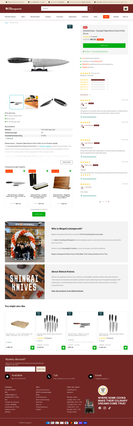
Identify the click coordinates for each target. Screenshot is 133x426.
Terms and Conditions (42, 390)
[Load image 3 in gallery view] (46, 102)
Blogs (37, 395)
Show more (67, 162)
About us (38, 404)
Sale (106, 17)
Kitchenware (35, 17)
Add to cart (38, 214)
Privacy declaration (42, 407)
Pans (23, 17)
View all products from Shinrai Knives (67, 291)
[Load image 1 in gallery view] (16, 102)
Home (6, 22)
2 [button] (103, 201)
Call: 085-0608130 (10, 390)
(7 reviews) (94, 37)
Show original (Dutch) (89, 117)
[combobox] (66, 8)
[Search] (90, 8)
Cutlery (48, 17)
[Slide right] (70, 102)
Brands (116, 17)
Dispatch (38, 409)
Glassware (73, 17)
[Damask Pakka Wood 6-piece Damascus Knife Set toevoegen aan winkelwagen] (63, 348)
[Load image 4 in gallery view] (61, 102)
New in (125, 17)
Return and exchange (42, 399)
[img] (85, 100)
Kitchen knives (10, 17)
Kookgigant (28, 423)
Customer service (41, 397)
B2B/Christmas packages (43, 392)
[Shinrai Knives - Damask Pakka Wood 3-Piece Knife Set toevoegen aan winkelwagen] (126, 348)
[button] (125, 8)
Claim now (41, 369)
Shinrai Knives (14, 22)
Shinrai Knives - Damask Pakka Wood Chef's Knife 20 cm (15, 196)
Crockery (60, 17)
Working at (39, 402)
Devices (85, 17)
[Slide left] (7, 102)
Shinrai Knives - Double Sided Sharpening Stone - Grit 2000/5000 (38, 196)
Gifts (96, 17)
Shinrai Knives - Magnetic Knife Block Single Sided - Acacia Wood (62, 196)
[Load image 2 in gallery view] (31, 102)
